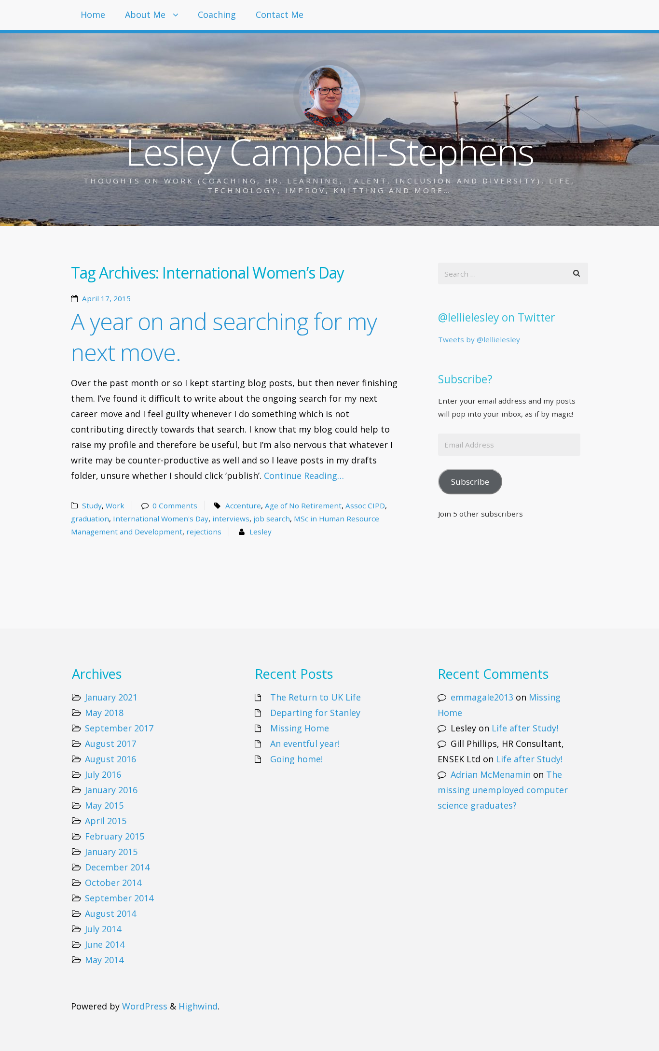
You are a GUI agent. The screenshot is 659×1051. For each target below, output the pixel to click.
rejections (203, 531)
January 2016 (111, 790)
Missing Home (299, 728)
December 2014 (117, 867)
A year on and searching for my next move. (224, 337)
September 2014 (119, 898)
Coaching (217, 14)
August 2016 (110, 759)
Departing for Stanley (315, 712)
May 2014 (104, 960)
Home (93, 14)
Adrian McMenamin (491, 774)
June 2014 (104, 944)
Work (115, 505)
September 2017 (119, 728)
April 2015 (105, 821)
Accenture (243, 505)
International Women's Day (160, 518)
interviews (230, 518)
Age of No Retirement (303, 505)
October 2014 (113, 882)
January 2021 (111, 697)
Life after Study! (525, 728)
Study (92, 505)
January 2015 (111, 851)
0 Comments (174, 505)
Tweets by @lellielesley (479, 339)
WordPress (144, 1006)
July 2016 (103, 774)
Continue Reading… (304, 475)
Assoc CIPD (365, 505)
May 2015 (104, 805)
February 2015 (114, 836)
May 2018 (104, 712)
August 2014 (110, 913)
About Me (145, 14)
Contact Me (279, 14)
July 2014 (103, 929)
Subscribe (470, 481)
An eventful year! (305, 743)
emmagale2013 (482, 697)
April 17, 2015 (106, 298)
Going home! (296, 759)
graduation (90, 518)
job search (271, 518)
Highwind (198, 1006)
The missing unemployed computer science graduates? (503, 790)
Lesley (260, 531)
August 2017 (110, 743)
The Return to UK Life (315, 697)
